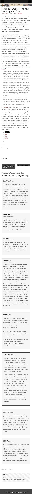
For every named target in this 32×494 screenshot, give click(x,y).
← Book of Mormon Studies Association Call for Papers (8, 166)
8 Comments (19, 13)
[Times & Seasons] (16, 4)
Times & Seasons (15, 491)
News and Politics (6, 6)
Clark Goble (5, 13)
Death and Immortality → (23, 165)
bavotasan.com (22, 492)
